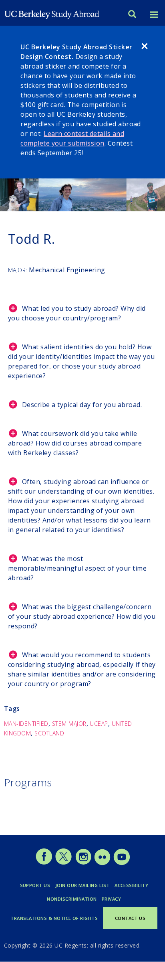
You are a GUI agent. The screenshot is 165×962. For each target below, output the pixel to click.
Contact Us (130, 918)
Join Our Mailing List (82, 885)
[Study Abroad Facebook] (44, 863)
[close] (145, 47)
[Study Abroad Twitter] (63, 863)
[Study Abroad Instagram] (83, 863)
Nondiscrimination (72, 899)
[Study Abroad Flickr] (102, 863)
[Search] (132, 15)
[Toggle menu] (154, 15)
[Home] (52, 12)
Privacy (111, 899)
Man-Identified (26, 723)
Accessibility (131, 885)
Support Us (35, 885)
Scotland (49, 733)
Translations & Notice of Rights (54, 918)
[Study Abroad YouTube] (121, 863)
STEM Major (69, 723)
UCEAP (99, 723)
